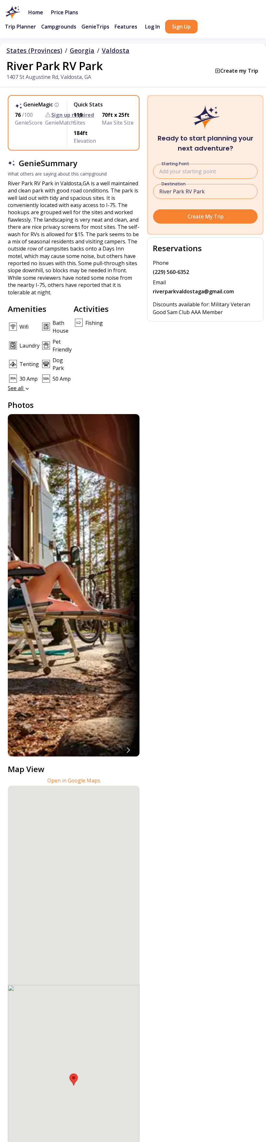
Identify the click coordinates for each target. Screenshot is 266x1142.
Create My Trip (205, 216)
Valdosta (115, 51)
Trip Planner (20, 26)
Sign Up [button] (181, 26)
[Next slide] (127, 749)
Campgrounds (58, 26)
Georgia (82, 51)
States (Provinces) (34, 51)
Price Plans (64, 12)
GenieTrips (95, 26)
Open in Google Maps (73, 780)
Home (35, 12)
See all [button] (16, 388)
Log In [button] (152, 26)
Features (126, 26)
